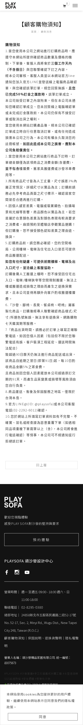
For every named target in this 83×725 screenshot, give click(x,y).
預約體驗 (41, 539)
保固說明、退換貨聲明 (45, 638)
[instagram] (16, 572)
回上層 (41, 465)
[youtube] (27, 572)
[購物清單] (64, 5)
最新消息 (46, 31)
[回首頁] (10, 5)
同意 (43, 716)
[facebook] (6, 572)
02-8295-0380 (32, 607)
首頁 (34, 31)
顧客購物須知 (14, 638)
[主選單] (75, 5)
